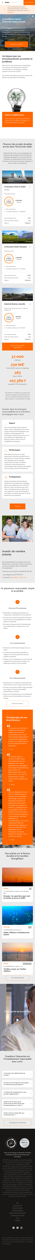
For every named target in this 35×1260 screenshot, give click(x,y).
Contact (17, 1220)
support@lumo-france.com (18, 577)
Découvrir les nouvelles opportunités (17, 346)
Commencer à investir (16, 44)
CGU (17, 1218)
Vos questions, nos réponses (17, 1122)
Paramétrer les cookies (17, 1215)
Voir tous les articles (17, 977)
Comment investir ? (17, 703)
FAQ (17, 1203)
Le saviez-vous (17, 1205)
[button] (17, 1074)
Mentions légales (17, 1208)
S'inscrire (17, 506)
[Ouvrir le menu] (2, 2)
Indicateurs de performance (17, 1213)
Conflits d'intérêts (17, 1210)
